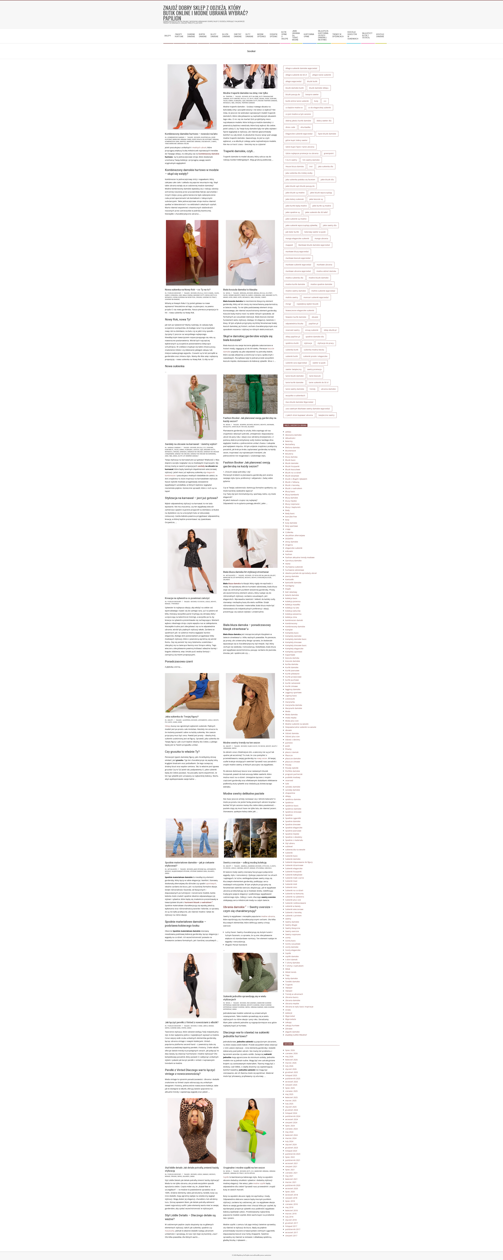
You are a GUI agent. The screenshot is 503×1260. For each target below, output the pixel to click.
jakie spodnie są (293, 212)
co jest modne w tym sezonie (298, 114)
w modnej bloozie (264, 577)
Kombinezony (291, 623)
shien (175, 722)
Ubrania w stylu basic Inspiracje (299, 1006)
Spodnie (288, 815)
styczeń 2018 (291, 1220)
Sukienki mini (291, 887)
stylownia (260, 868)
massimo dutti (251, 101)
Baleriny (288, 441)
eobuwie (273, 98)
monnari (270, 425)
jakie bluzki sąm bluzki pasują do (300, 186)
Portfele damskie (292, 771)
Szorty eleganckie (292, 950)
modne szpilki (259, 1183)
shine (180, 722)
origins (238, 103)
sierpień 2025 (291, 1085)
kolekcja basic (291, 598)
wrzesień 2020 (291, 1188)
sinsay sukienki (311, 330)
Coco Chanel (209, 293)
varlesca (268, 868)
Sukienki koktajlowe (293, 874)
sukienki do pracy (209, 297)
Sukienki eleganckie (293, 868)
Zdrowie (288, 1028)
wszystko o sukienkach (295, 395)
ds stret (269, 293)
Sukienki (289, 852)
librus (205, 1026)
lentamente (202, 720)
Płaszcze (289, 755)
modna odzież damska (326, 271)
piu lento (168, 722)
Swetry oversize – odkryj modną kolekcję (245, 862)
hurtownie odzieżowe (294, 570)
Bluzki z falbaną (292, 482)
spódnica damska (293, 799)
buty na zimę (253, 96)
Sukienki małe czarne (294, 878)
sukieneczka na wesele (295, 849)
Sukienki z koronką (293, 912)
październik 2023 (292, 1154)
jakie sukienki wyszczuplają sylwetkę (301, 225)
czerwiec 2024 (291, 1129)
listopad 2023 (291, 1151)
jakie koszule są (316, 199)
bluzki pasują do (293, 94)
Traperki (229, 96)
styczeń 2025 (291, 1107)
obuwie (315, 317)
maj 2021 (289, 1176)
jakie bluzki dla (327, 179)
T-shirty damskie (292, 962)
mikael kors (228, 297)
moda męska (290, 717)
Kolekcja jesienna (292, 601)
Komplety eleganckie (294, 648)
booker (197, 137)
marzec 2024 (290, 1138)
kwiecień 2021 (291, 1179)
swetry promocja (314, 369)
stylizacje (308, 343)
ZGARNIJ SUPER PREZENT (296, 1035)
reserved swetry (293, 330)
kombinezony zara (172, 141)
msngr (167, 604)
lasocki (196, 450)
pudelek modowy (174, 293)
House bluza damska (295, 166)
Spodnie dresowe (292, 824)
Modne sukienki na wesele (296, 724)
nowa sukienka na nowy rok (184, 297)
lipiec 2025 (290, 1088)
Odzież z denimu (292, 739)
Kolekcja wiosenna (293, 614)
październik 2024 (292, 1116)
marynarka (169, 1231)
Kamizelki (289, 579)
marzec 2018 (290, 1213)
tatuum (244, 427)
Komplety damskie (293, 636)
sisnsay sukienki (238, 1007)
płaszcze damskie (293, 758)
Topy (287, 975)
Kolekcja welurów (292, 611)
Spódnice (289, 802)
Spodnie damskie (292, 821)
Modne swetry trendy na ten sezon (241, 742)
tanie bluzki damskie (295, 376)
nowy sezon (262, 758)
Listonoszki (290, 699)
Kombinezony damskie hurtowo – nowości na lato (191, 133)
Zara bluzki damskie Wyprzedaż (299, 402)
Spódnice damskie (293, 808)
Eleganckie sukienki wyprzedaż (299, 133)
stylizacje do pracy (326, 343)
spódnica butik (292, 343)
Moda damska (291, 714)
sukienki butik (292, 356)
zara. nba (168, 456)
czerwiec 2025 (291, 1091)
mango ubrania (321, 238)
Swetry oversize (292, 931)
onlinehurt (205, 141)
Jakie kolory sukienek (295, 199)
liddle (207, 602)
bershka (243, 293)
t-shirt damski (291, 959)
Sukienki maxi (291, 881)
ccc (204, 447)
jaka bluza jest (269, 575)
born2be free (291, 516)
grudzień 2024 (291, 1110)
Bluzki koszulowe (292, 469)
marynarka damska (293, 705)
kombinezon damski (294, 620)
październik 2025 (292, 1078)
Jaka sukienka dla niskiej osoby (299, 173)
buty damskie (291, 523)
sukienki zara (175, 1028)
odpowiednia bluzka (294, 323)
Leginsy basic (291, 695)
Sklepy (168, 726)
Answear (251, 866)
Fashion (288, 554)
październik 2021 (292, 1160)
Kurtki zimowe (291, 686)
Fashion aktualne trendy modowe (300, 557)
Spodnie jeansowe (293, 830)
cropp (287, 529)
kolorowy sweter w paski (315, 232)
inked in (244, 295)
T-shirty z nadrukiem (294, 966)
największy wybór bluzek (307, 304)
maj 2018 (289, 1207)
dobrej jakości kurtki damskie (298, 120)
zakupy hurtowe (292, 1025)
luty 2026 (289, 1066)
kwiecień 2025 (291, 1097)
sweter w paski (319, 363)
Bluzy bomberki (292, 494)
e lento (273, 866)
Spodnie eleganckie (293, 827)
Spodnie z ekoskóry (293, 837)
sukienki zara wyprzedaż (296, 363)
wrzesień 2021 (291, 1163)
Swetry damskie (292, 922)
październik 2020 (292, 1185)
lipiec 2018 (290, 1201)
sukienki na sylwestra (294, 896)
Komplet (289, 629)
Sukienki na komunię (294, 893)
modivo (257, 425)
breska (256, 293)
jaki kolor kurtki (292, 232)
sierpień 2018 (291, 1198)
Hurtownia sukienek (294, 567)
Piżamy (288, 749)
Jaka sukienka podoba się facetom (300, 179)
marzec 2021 (290, 1182)
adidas (288, 432)
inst (311, 166)
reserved (289, 780)
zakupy (170, 720)
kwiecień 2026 (291, 1059)
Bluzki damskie (291, 463)
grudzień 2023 (291, 1147)
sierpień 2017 (291, 1235)
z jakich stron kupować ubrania (299, 415)
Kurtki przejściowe (293, 677)
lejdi (243, 101)
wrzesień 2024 (291, 1119)
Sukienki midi (291, 884)
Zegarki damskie (292, 1032)
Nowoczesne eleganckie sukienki (300, 310)
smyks (234, 748)
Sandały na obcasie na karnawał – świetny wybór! (191, 444)
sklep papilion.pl (293, 336)
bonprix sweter (312, 94)
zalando (251, 427)
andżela (244, 866)
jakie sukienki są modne (296, 219)
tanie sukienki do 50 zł (318, 382)
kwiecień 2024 (291, 1135)
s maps (213, 141)
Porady (288, 765)
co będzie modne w (294, 107)
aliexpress (186, 720)
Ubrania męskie (292, 1003)
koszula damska (292, 658)
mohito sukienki (253, 1005)
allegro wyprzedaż (294, 81)
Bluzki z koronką (292, 485)
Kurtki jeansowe (292, 670)
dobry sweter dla (324, 120)
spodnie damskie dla (315, 336)
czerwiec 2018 (291, 1204)
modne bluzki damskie (319, 277)
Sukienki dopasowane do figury (299, 862)
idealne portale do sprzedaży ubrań (301, 573)
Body (287, 510)
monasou (227, 103)
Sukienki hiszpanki (293, 871)
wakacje (288, 1013)
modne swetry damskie (296, 291)
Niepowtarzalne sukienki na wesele (300, 727)
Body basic (290, 513)
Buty (287, 519)
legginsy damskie (292, 689)
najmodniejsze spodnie (180, 871)
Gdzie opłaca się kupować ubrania (205, 139)
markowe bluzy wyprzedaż (233, 577)
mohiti (213, 602)
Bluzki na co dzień (293, 472)
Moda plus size (292, 721)
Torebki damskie (292, 981)
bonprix (243, 425)
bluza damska (234, 583)
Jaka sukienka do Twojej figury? (182, 716)
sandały (201, 466)
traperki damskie (248, 103)
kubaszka (237, 101)
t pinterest (175, 604)
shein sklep (236, 427)
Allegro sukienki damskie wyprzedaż (301, 68)
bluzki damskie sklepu (319, 88)
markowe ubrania (194, 141)
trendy (312, 389)
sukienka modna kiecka (314, 349)
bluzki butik (312, 81)
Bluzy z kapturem (292, 507)
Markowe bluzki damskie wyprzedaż (314, 245)
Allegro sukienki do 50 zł (296, 75)
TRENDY (288, 988)
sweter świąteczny (294, 369)
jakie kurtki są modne (321, 205)
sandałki (183, 452)
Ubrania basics (291, 997)
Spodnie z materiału (294, 840)
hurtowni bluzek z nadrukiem (198, 902)
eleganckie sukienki (293, 548)
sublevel (289, 846)
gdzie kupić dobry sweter (297, 140)
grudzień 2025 (291, 1072)
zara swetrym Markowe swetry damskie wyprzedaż (308, 408)
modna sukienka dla (294, 277)
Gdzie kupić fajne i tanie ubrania (300, 147)
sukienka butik (292, 349)
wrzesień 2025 (291, 1081)
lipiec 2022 (290, 1157)
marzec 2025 (290, 1100)
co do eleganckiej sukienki (319, 107)
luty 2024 (289, 1141)
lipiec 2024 (290, 1125)
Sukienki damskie (292, 859)
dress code (290, 127)
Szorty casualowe (292, 944)
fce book (200, 602)
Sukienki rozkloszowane (295, 903)
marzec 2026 (290, 1063)
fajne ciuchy (252, 746)
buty (248, 1171)
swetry (288, 918)
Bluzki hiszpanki (292, 466)
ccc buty (250, 98)
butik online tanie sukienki (297, 101)
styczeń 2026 (291, 1069)
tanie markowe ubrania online (177, 144)
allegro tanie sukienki (321, 75)
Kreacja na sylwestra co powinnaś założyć (187, 598)
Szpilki (226, 1177)
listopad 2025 (291, 1075)
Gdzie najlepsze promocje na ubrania (302, 153)
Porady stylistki (291, 768)
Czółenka (289, 532)
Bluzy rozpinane (292, 504)
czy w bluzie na (258, 575)
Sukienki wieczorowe (294, 909)
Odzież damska (292, 733)
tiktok (287, 969)
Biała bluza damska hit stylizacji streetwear (246, 572)
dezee (267, 98)
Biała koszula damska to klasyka (240, 289)
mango (206, 1174)
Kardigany (289, 585)
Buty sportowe (291, 526)
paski (287, 746)
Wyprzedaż (290, 1016)
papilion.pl (313, 323)
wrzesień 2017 (291, 1232)
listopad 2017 (291, 1226)
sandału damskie (174, 447)
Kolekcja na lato (292, 607)
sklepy (288, 796)
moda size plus (211, 295)
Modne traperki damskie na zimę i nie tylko (245, 93)
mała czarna (188, 295)
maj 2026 (289, 1056)
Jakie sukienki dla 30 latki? (316, 212)
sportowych (211, 883)
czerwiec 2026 (291, 1053)
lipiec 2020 (290, 1191)
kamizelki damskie (293, 582)
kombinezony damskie (208, 153)
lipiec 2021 (290, 1169)
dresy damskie (291, 541)
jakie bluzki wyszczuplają (321, 192)
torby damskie (291, 978)
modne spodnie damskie (321, 284)
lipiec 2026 (290, 1050)
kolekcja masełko (292, 604)
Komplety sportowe (293, 651)
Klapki (288, 589)
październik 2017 (292, 1229)
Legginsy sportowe (293, 692)
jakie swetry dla (330, 225)
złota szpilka (250, 1173)
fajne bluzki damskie (327, 133)
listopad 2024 (291, 1113)
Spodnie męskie (292, 834)
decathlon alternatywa (295, 535)
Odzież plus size (292, 736)
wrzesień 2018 (291, 1195)
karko (230, 101)
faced (225, 101)
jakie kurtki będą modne (296, 205)
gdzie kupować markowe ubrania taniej (190, 138)
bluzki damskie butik (295, 88)
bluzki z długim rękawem (296, 479)
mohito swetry (292, 297)
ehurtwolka (206, 137)
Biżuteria (289, 454)
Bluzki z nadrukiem (293, 488)
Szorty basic (290, 940)
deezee (261, 98)
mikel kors (237, 297)
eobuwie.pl (169, 450)
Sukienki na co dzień (294, 890)
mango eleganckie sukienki (297, 238)
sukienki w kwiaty (292, 906)
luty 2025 (289, 1103)
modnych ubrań (199, 147)
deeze (256, 98)
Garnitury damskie (293, 560)
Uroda (288, 1010)
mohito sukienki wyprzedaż (323, 291)
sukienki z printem (293, 915)
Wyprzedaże (290, 1019)
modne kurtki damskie (295, 284)
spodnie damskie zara (198, 871)
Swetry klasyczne (292, 928)
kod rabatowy (291, 592)
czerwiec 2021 (291, 1173)
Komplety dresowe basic (296, 645)
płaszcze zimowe (292, 761)
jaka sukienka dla (325, 166)
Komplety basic (292, 633)
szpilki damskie (292, 956)
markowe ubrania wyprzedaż (298, 271)
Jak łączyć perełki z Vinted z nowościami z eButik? (191, 1022)
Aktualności (231, 575)
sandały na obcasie (182, 454)
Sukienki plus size (293, 900)
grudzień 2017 (291, 1223)
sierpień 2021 (291, 1166)
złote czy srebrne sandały (188, 456)
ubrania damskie (257, 1007)
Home (287, 563)
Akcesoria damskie (293, 435)
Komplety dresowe (293, 642)
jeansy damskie (292, 576)
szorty (288, 937)
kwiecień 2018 (291, 1210)
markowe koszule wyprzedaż (298, 258)
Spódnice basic (292, 805)
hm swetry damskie (311, 160)
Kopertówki (290, 655)
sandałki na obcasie (195, 452)
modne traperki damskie (267, 101)
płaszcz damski (292, 752)
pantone (289, 743)
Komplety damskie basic (296, 639)
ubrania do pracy (237, 1173)
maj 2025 (289, 1094)
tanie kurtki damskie (294, 382)
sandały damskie (292, 790)
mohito (263, 425)
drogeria (289, 545)
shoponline (290, 793)
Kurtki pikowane (292, 673)
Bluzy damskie (291, 497)
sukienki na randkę (172, 299)
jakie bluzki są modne (295, 192)
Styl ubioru (290, 843)
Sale (287, 783)
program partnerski (293, 774)
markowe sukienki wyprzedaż (298, 264)
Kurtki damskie (291, 667)
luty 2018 (289, 1216)
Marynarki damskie (293, 708)
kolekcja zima (291, 617)
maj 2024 (289, 1132)
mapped (183, 141)
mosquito (227, 427)
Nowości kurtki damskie (296, 317)
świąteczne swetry (326, 415)
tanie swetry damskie (295, 389)
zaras (175, 456)
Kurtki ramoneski (292, 683)
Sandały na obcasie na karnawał (203, 454)
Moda (228, 293)
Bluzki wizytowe (292, 475)
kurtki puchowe (292, 680)
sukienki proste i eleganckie (315, 356)
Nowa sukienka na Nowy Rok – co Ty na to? (188, 289)
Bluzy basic (290, 491)
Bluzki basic (290, 460)
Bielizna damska (292, 447)
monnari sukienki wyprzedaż (316, 297)
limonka (240, 868)
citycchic (265, 866)
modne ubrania (268, 916)
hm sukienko (251, 1003)
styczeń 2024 (291, 1144)
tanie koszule (315, 376)
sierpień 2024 (291, 1122)
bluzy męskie (291, 501)
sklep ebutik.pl (330, 330)
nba (232, 103)
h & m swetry (291, 160)
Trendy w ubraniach (294, 994)
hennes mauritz (234, 295)
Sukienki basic (291, 856)
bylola (243, 98)
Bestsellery (290, 444)
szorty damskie (291, 947)
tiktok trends (290, 972)
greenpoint (329, 153)
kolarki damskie (292, 595)
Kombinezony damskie (176, 137)
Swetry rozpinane (293, 934)
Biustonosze (290, 450)
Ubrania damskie (234, 907)
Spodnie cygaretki (293, 818)
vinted (183, 1028)
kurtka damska (291, 664)
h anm (199, 1026)
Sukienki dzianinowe (294, 865)
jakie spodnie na (200, 869)
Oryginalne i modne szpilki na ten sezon (244, 1167)
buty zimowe (235, 98)
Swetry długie (291, 925)
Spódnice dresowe (293, 812)
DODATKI (289, 538)
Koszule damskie (292, 661)
